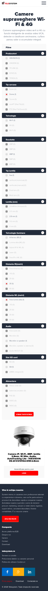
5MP (12, 159)
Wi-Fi (12, 120)
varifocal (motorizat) (18, 180)
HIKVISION (14, 58)
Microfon (14, 336)
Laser (12, 253)
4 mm (12, 226)
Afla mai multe (10, 519)
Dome (12, 94)
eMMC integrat (16, 372)
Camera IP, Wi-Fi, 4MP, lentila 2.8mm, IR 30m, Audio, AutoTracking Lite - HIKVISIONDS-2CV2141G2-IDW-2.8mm (24, 457)
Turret (13, 99)
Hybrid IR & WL (16, 248)
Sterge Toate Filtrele (24, 414)
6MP (12, 164)
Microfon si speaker (18, 341)
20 (11, 279)
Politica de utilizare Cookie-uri (13, 562)
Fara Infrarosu (16, 269)
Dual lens (14, 190)
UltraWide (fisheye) (17, 206)
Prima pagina (7, 581)
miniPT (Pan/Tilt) (16, 104)
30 (11, 284)
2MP (12, 144)
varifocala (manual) (17, 185)
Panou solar (15, 386)
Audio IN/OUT (16, 351)
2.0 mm (13, 211)
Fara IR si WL (15, 258)
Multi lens (14, 195)
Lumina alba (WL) (17, 243)
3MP (12, 149)
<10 (11, 274)
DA (11, 367)
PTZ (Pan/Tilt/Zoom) (18, 109)
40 (11, 289)
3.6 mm (13, 221)
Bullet (12, 89)
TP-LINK (13, 68)
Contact (5, 541)
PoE (12, 396)
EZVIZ (12, 73)
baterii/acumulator (17, 391)
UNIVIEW (14, 63)
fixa (11, 175)
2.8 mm (13, 216)
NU (11, 362)
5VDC (12, 401)
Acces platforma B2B (10, 532)
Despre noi (6, 535)
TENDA (13, 78)
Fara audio (14, 331)
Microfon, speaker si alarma (21, 346)
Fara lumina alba (16, 300)
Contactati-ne (32, 581)
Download (6, 544)
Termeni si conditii (9, 556)
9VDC (12, 406)
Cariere (5, 538)
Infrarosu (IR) (15, 238)
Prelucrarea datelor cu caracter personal (18, 559)
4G (11, 125)
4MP (12, 154)
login (24, 473)
